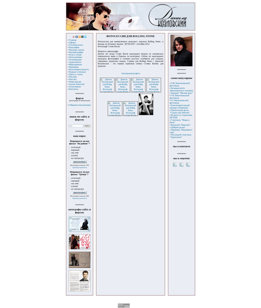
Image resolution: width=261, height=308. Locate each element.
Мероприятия (75, 64)
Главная (72, 40)
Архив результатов (79, 167)
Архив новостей (76, 84)
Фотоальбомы (75, 57)
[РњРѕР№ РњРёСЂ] (82, 36)
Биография (74, 47)
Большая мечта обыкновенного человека (181, 89)
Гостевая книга (76, 45)
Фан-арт (73, 79)
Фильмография (76, 52)
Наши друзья (75, 82)
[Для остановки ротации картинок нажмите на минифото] (181, 65)
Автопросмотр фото (130, 73)
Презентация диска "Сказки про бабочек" (180, 111)
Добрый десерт (178, 127)
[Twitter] (85, 36)
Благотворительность (79, 69)
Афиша (72, 42)
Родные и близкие (77, 72)
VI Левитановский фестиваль (179, 101)
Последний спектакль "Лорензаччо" (180, 136)
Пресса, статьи (76, 74)
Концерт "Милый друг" (182, 93)
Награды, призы (76, 50)
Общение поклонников (80, 105)
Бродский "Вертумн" (181, 125)
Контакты (73, 89)
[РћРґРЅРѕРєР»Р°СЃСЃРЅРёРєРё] (79, 36)
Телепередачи (75, 59)
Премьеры (74, 67)
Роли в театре (75, 55)
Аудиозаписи (75, 62)
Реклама (73, 77)
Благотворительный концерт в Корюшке (180, 106)
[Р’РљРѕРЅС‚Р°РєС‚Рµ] (76, 36)
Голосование (75, 86)
